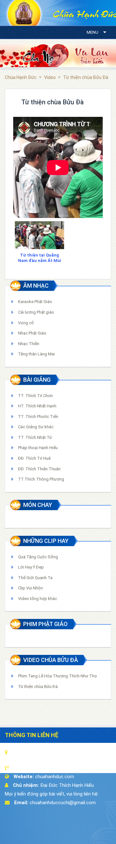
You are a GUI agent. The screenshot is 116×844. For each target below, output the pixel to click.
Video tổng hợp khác (37, 598)
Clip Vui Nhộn (30, 588)
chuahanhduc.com (54, 776)
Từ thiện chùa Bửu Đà (38, 686)
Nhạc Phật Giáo (32, 333)
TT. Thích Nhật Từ (35, 437)
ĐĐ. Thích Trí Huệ (34, 458)
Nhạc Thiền (28, 343)
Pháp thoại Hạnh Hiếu (38, 447)
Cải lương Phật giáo (36, 312)
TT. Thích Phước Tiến (38, 416)
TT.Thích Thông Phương (41, 479)
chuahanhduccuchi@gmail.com (63, 802)
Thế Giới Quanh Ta (35, 577)
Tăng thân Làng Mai (36, 354)
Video (50, 77)
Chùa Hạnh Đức (21, 77)
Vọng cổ (26, 322)
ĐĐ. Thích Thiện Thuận (39, 468)
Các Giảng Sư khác (35, 426)
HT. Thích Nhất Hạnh (37, 406)
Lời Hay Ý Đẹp (31, 567)
